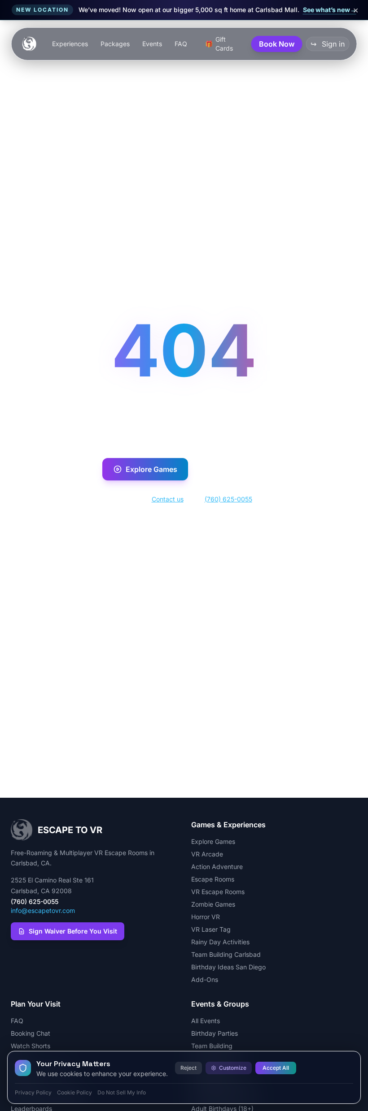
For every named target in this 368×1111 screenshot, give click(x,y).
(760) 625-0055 (228, 499)
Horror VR (205, 917)
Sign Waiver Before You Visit (73, 931)
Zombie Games (213, 904)
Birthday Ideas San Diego (228, 967)
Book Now (236, 469)
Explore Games (151, 469)
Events (152, 44)
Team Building (211, 1046)
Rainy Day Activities (220, 942)
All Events (205, 1021)
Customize (232, 1067)
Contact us (168, 499)
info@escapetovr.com (43, 910)
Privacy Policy (33, 1092)
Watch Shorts (30, 1046)
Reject (188, 1067)
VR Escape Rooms (218, 891)
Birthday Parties (214, 1033)
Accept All (276, 1067)
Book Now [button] (276, 43)
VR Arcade (207, 854)
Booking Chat (30, 1033)
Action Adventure (217, 866)
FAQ (181, 44)
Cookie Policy (74, 1092)
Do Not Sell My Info (121, 1092)
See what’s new (329, 9)
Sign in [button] (328, 43)
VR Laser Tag (211, 929)
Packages (115, 44)
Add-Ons (204, 979)
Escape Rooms (212, 879)
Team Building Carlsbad (226, 954)
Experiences (70, 44)
